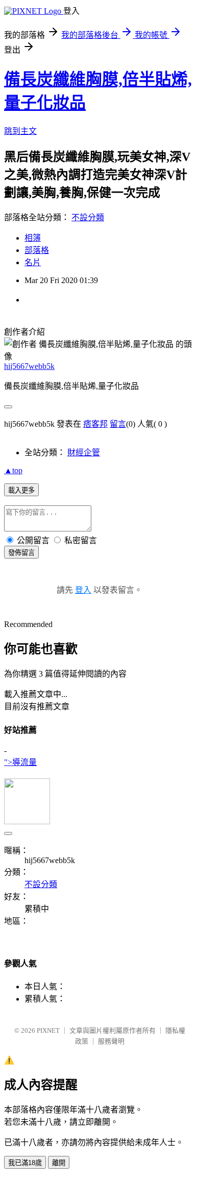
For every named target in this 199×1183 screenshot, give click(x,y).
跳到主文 (20, 131)
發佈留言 (21, 552)
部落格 (36, 250)
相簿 (32, 238)
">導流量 (20, 762)
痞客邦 (95, 424)
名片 (32, 262)
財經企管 (83, 452)
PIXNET (48, 1030)
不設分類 (87, 217)
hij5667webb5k (29, 366)
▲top (13, 470)
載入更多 (21, 490)
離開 (58, 1163)
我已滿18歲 (25, 1163)
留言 (118, 424)
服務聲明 (111, 1041)
